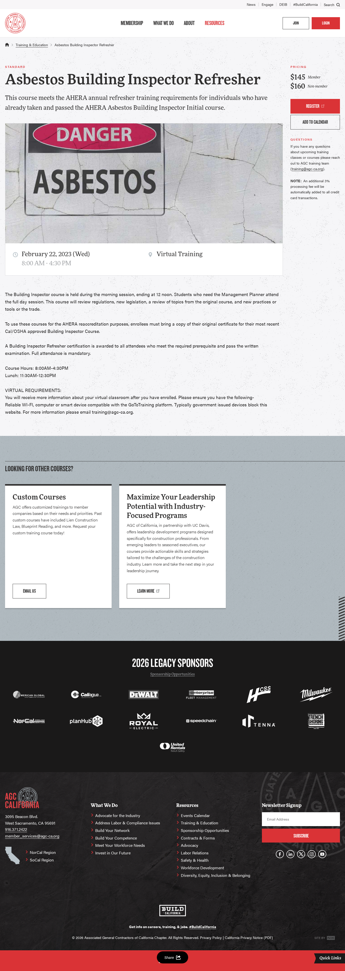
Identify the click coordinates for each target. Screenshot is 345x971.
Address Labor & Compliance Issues (127, 823)
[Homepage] (15, 23)
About (189, 23)
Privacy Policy (211, 937)
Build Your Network (112, 830)
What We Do (163, 23)
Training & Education (32, 44)
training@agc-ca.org (307, 168)
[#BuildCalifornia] (172, 910)
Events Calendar (195, 815)
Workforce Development (202, 868)
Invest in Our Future (113, 853)
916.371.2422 (16, 829)
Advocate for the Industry (117, 815)
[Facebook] (280, 854)
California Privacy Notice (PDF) (249, 937)
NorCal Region (43, 852)
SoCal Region (42, 860)
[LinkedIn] (290, 854)
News (251, 4)
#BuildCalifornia (305, 4)
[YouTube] (322, 854)
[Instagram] (312, 854)
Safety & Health (195, 860)
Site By (320, 937)
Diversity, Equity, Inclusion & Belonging (215, 875)
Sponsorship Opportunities (172, 674)
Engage (267, 4)
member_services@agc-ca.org (32, 836)
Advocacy (189, 845)
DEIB (283, 4)
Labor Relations (195, 853)
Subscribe (301, 835)
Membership (132, 23)
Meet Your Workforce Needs (120, 845)
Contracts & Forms (198, 838)
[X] (301, 854)
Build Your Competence (116, 838)
